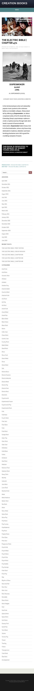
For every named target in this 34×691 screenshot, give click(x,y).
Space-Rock (5, 617)
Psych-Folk (5, 547)
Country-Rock (5, 342)
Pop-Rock (4, 530)
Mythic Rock (5, 501)
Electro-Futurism (6, 375)
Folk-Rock (4, 414)
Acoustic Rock (6, 275)
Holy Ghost (24, 46)
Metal (3, 494)
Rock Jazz (4, 590)
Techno (4, 633)
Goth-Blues (5, 451)
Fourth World (5, 418)
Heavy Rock (5, 48)
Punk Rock (5, 570)
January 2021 (5, 217)
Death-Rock (5, 348)
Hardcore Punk (6, 468)
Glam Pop (4, 438)
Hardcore (4, 464)
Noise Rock (5, 514)
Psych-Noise (5, 554)
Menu (17, 9)
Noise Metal (5, 511)
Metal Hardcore (6, 497)
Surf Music (5, 620)
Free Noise (5, 424)
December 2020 (6, 220)
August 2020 (5, 234)
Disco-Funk (5, 355)
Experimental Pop (6, 404)
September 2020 (6, 230)
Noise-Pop (4, 517)
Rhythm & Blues (6, 580)
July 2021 (4, 197)
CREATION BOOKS (14, 3)
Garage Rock (5, 434)
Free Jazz (4, 421)
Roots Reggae (5, 603)
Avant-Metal (5, 312)
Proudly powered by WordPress (17, 681)
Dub (3, 368)
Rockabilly (4, 597)
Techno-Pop (5, 637)
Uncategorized (5, 660)
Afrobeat (4, 279)
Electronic (4, 395)
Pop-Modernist (5, 527)
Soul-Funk (4, 610)
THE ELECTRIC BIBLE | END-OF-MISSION (13, 251)
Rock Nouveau (6, 593)
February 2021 (5, 214)
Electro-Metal (5, 381)
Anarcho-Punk (5, 295)
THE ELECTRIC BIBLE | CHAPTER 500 (12, 254)
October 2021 (5, 187)
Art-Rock (4, 305)
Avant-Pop (4, 315)
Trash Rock (5, 653)
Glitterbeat (4, 448)
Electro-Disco (5, 371)
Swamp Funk (5, 623)
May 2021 (4, 204)
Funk (3, 428)
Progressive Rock (6, 544)
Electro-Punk (5, 388)
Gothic (3, 454)
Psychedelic (5, 564)
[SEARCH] (30, 172)
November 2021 (6, 184)
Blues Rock (5, 325)
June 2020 (4, 240)
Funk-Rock (5, 431)
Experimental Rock (7, 408)
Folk (3, 411)
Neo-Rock (4, 504)
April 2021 (4, 207)
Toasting (4, 643)
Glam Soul (4, 444)
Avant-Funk (5, 308)
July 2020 (4, 237)
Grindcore (4, 458)
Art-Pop (4, 302)
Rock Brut (4, 587)
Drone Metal (5, 365)
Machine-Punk (5, 491)
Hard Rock (4, 461)
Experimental (5, 398)
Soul (3, 607)
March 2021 (5, 210)
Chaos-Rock (5, 335)
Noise (3, 507)
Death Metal (5, 345)
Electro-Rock (5, 391)
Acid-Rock (4, 272)
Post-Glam (4, 537)
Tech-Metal (5, 630)
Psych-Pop (5, 557)
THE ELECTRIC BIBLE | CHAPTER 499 (12, 258)
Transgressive (5, 650)
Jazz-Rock (4, 484)
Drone (3, 361)
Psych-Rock (5, 560)
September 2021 (6, 190)
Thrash (3, 640)
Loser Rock (5, 487)
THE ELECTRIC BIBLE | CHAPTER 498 (12, 261)
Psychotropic (13, 48)
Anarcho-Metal (5, 292)
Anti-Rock (4, 299)
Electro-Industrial (6, 378)
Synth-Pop (4, 627)
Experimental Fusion (7, 401)
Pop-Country (5, 524)
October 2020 (5, 227)
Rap (3, 577)
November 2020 (6, 224)
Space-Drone (5, 613)
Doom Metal (5, 358)
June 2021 (4, 200)
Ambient (4, 282)
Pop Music (4, 520)
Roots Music (5, 600)
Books (3, 328)
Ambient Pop (5, 285)
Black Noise (5, 322)
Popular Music (5, 534)
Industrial (4, 481)
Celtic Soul (5, 332)
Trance (3, 646)
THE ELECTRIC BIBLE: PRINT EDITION (13, 248)
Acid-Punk (4, 269)
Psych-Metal (5, 550)
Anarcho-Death (6, 289)
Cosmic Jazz (5, 338)
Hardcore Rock (6, 471)
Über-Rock (4, 656)
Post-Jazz (4, 540)
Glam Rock (5, 441)
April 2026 (4, 181)
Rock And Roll (5, 583)
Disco (3, 351)
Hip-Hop (4, 477)
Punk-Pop (4, 573)
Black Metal (5, 318)
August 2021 (5, 194)
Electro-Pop (5, 385)
